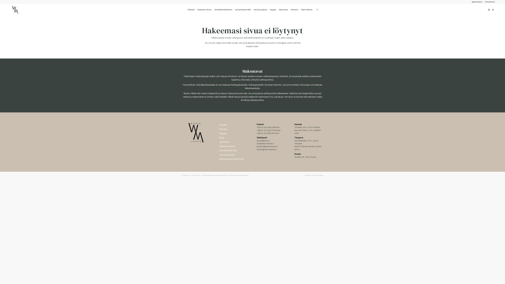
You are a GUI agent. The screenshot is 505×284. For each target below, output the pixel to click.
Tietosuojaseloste (208, 175)
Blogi (221, 137)
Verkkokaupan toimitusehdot (239, 175)
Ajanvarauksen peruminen (231, 159)
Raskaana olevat (227, 146)
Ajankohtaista (477, 2)
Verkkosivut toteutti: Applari (314, 175)
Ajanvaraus (224, 142)
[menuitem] (477, 2)
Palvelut (223, 125)
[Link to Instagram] (489, 10)
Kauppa (223, 133)
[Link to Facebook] (493, 10)
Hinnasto (223, 129)
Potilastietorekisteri (221, 175)
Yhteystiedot (490, 2)
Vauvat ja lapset (227, 155)
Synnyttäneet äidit (228, 150)
